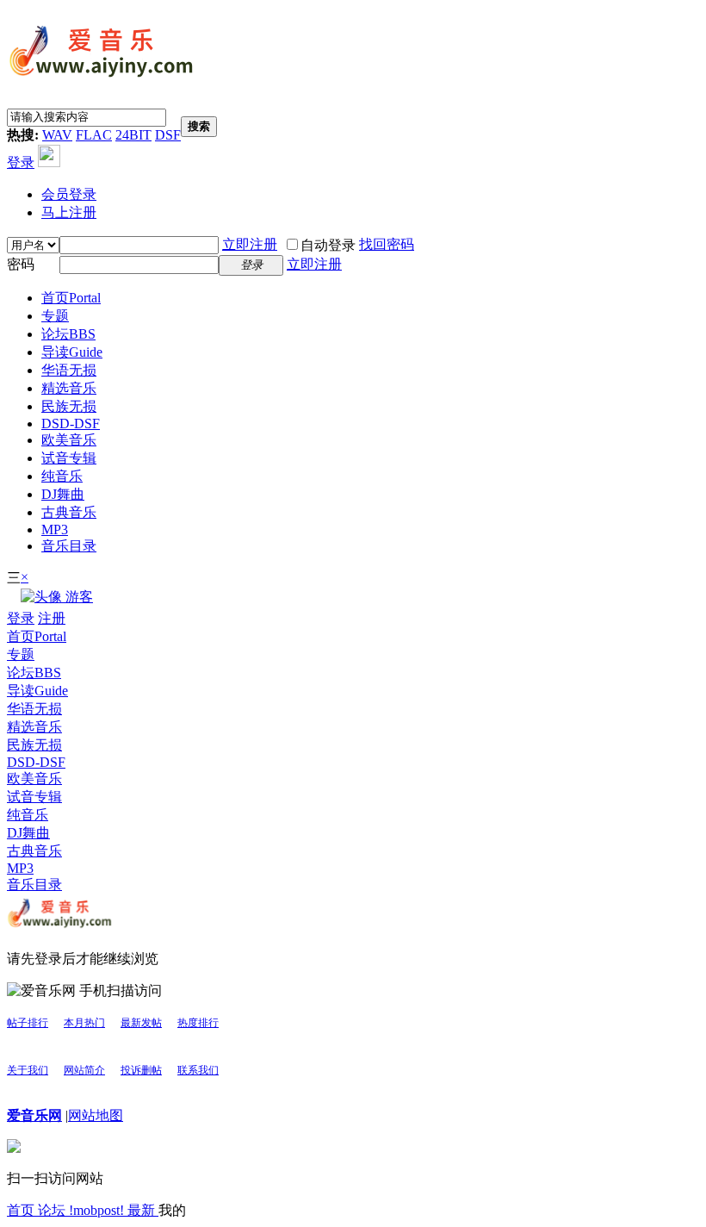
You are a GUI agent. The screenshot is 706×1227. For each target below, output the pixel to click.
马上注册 (68, 212)
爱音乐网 (34, 1115)
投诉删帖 (141, 1070)
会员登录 (68, 194)
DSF (168, 135)
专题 (55, 315)
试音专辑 (68, 458)
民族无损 (68, 406)
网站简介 (84, 1070)
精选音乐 (68, 388)
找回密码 (386, 244)
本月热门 (84, 1023)
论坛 (68, 334)
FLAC (94, 135)
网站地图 (95, 1115)
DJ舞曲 (62, 494)
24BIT (133, 135)
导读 (71, 352)
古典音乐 (68, 512)
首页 (71, 297)
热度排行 (198, 1023)
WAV (57, 135)
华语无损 (68, 370)
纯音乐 (62, 476)
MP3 (54, 529)
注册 (51, 618)
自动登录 (328, 245)
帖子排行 (27, 1023)
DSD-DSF (70, 423)
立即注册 (249, 244)
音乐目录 (68, 546)
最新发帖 (141, 1023)
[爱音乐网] (101, 79)
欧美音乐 (68, 440)
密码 (20, 264)
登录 (20, 162)
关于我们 (27, 1070)
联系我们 (198, 1070)
